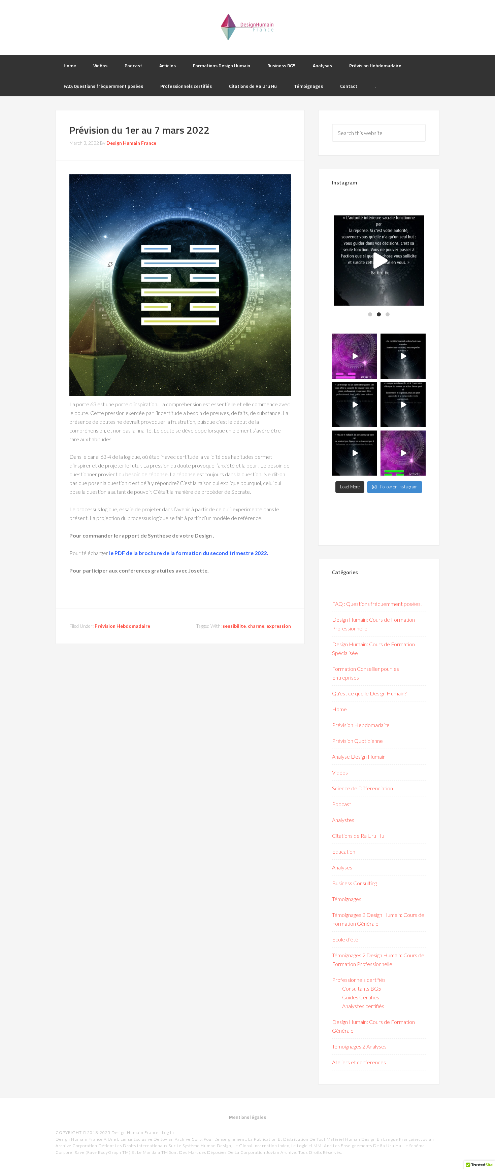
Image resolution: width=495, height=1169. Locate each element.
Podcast (341, 804)
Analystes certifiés (363, 1006)
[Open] (379, 260)
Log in (168, 1132)
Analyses (342, 867)
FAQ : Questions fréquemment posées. (377, 603)
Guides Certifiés (360, 997)
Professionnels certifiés (359, 979)
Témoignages (346, 899)
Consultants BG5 (361, 988)
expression (278, 626)
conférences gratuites (146, 570)
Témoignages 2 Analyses (359, 1046)
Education (343, 851)
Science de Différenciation (362, 788)
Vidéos (340, 772)
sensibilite (234, 626)
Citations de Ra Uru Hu (358, 835)
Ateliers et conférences (359, 1062)
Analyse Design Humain (359, 756)
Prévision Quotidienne (357, 740)
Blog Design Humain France (247, 26)
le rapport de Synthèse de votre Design (163, 535)
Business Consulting (354, 883)
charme (256, 626)
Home (339, 709)
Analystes (343, 820)
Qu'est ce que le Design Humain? (369, 693)
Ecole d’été (345, 939)
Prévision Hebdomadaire (122, 626)
